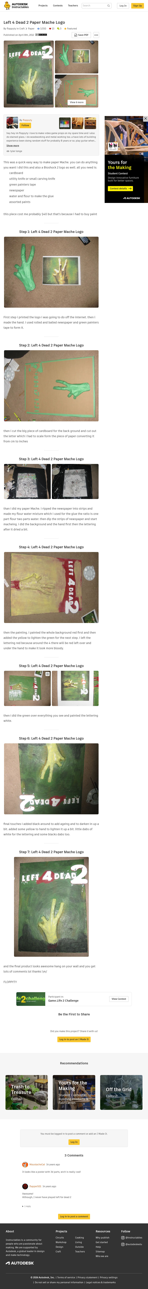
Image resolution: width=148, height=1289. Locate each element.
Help (98, 1247)
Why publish (102, 1237)
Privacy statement (87, 1277)
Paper (31, 28)
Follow (25, 125)
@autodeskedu (133, 1244)
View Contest (119, 999)
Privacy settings (109, 1277)
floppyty (11, 28)
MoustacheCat (37, 1164)
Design (59, 1247)
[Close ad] (145, 119)
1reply (27, 1206)
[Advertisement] (126, 159)
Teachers (73, 5)
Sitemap (100, 1251)
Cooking (79, 1237)
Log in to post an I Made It (74, 1039)
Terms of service (66, 1277)
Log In (123, 5)
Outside (79, 1247)
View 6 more (77, 102)
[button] (96, 35)
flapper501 (35, 1186)
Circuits (60, 1237)
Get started (102, 1242)
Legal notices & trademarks (101, 1282)
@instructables (133, 1237)
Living (78, 1242)
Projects (43, 5)
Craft (22, 28)
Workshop (61, 1242)
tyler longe (16, 151)
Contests (58, 5)
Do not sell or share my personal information (59, 1282)
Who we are (102, 1256)
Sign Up (137, 5)
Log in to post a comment (74, 1216)
